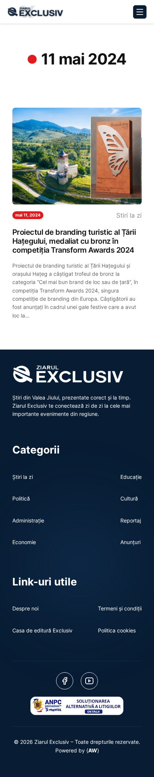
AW (92, 750)
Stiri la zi (129, 215)
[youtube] (89, 680)
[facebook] (64, 680)
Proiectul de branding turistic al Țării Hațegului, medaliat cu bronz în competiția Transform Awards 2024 (74, 241)
